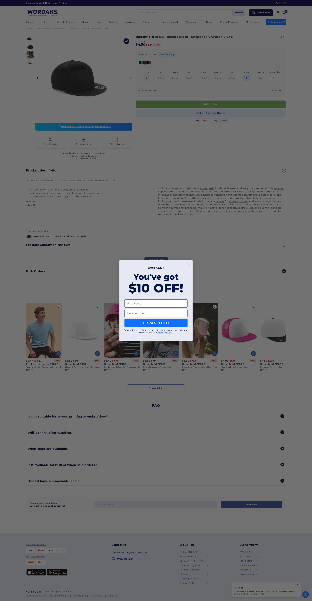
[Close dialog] (188, 264)
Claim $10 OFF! (156, 323)
